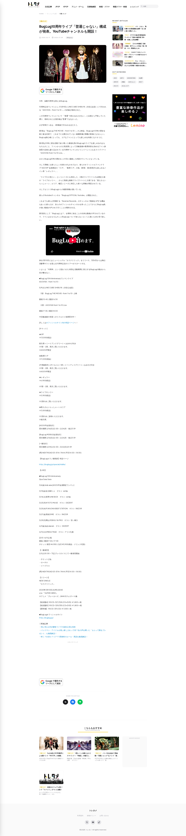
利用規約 (80, 816)
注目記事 (48, 6)
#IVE (115, 78)
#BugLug (69, 37)
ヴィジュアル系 (52, 13)
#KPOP (116, 82)
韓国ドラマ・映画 (120, 6)
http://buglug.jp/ (46, 618)
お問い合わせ (104, 816)
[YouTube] (93, 822)
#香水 (123, 82)
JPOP (57, 6)
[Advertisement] (72, 663)
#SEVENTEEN (131, 78)
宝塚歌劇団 (91, 6)
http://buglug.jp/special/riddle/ (52, 464)
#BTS (122, 78)
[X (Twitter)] (87, 822)
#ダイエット (131, 82)
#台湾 (140, 78)
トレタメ (93, 810)
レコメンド (134, 6)
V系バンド (43, 21)
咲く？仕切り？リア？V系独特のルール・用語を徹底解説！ (64, 636)
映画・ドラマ (104, 6)
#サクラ (116, 86)
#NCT (141, 82)
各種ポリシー (91, 816)
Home (41, 13)
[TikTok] (99, 822)
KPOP (65, 6)
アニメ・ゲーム (78, 6)
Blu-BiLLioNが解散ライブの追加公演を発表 (58, 627)
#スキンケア (125, 86)
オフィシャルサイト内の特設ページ (60, 322)
